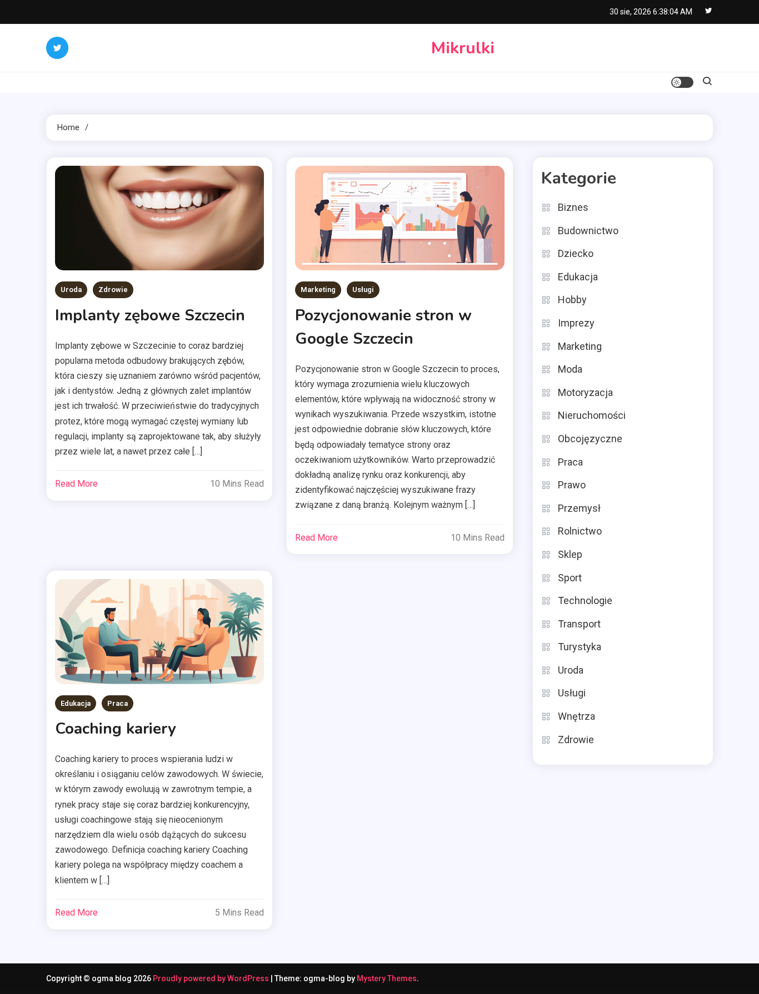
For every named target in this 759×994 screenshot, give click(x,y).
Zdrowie (113, 289)
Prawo (572, 485)
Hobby (572, 299)
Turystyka (579, 646)
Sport (570, 577)
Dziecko (575, 253)
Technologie (585, 600)
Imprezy (576, 323)
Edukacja (76, 703)
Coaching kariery (115, 728)
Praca (117, 703)
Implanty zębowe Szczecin (150, 315)
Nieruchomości (592, 415)
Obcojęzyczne (590, 438)
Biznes (573, 207)
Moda (570, 369)
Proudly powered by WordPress (212, 978)
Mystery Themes (387, 978)
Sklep (570, 554)
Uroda (71, 289)
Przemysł (579, 508)
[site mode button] (682, 82)
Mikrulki (463, 48)
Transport (579, 624)
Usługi (363, 289)
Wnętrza (576, 716)
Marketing (318, 289)
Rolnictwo (580, 531)
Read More (76, 483)
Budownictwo (588, 230)
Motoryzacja (585, 392)
